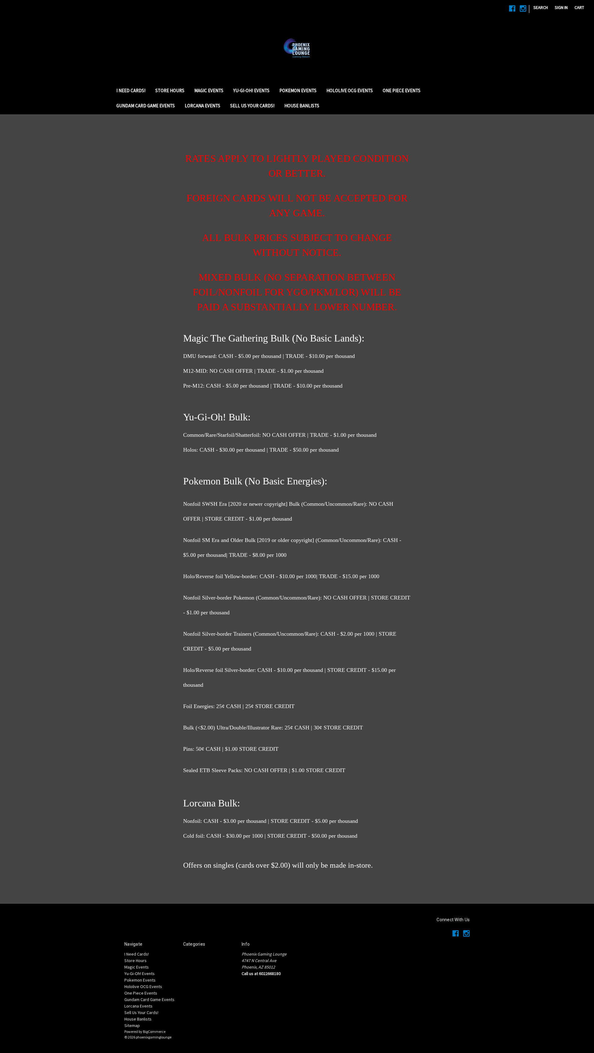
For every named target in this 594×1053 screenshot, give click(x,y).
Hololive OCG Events (349, 90)
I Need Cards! (130, 90)
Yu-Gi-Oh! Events (251, 90)
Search (540, 7)
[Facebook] (512, 8)
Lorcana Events (202, 106)
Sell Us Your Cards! (252, 106)
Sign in (561, 7)
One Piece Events (401, 90)
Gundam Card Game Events (145, 106)
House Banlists (301, 106)
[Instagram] (523, 8)
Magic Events (208, 90)
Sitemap (132, 1025)
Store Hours (169, 90)
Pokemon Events (297, 90)
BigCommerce (154, 1031)
